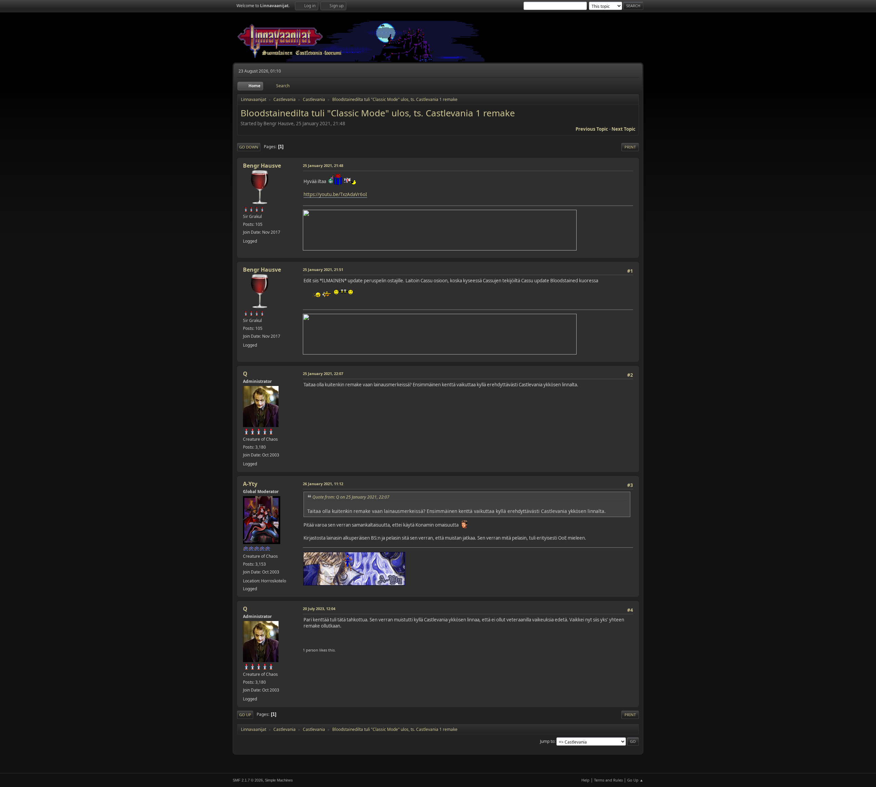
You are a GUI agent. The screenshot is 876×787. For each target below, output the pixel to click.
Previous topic (592, 129)
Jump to (547, 741)
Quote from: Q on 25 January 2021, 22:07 (350, 497)
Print (630, 147)
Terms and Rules (608, 780)
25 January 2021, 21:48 (323, 165)
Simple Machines (279, 780)
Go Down (248, 147)
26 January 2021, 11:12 (323, 483)
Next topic (623, 129)
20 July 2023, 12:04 (319, 608)
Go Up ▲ (635, 780)
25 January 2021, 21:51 (323, 269)
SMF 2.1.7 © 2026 (248, 780)
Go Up (245, 714)
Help (585, 780)
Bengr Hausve (262, 165)
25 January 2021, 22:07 (323, 373)
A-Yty (250, 484)
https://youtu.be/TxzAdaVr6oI (335, 194)
